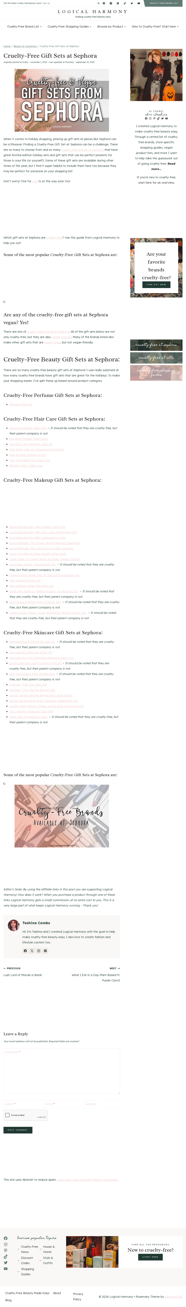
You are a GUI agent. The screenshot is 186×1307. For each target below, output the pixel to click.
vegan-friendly (61, 337)
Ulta (35, 181)
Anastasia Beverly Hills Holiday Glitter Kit (37, 527)
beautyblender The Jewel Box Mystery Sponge (41, 548)
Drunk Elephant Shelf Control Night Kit (35, 663)
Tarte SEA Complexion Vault (28, 717)
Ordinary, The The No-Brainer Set (32, 690)
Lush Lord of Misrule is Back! (22, 972)
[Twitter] (131, 3)
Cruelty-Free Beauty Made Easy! (27, 1293)
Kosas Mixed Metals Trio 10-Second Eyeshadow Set (44, 575)
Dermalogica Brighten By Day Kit (32, 641)
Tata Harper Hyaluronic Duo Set (31, 711)
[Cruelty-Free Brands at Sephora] (61, 816)
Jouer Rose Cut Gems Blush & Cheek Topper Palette (44, 559)
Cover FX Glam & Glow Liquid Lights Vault (37, 554)
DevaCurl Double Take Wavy (28, 439)
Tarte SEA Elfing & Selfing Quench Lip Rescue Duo (43, 591)
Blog (8, 1300)
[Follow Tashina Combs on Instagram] (39, 951)
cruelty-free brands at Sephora (82, 149)
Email (50, 1104)
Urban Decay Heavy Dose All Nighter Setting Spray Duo (47, 613)
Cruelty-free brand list (164, 3)
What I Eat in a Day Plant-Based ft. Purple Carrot (96, 974)
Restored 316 (174, 1296)
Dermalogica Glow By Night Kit (30, 652)
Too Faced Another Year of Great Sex (35, 602)
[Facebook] (104, 3)
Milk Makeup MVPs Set (25, 580)
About (57, 1293)
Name (10, 1104)
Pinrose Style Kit (20, 404)
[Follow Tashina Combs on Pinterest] (45, 951)
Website (91, 1104)
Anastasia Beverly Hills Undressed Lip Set (37, 537)
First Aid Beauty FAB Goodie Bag (32, 674)
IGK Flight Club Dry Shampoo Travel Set (36, 449)
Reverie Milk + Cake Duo (26, 465)
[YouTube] (138, 3)
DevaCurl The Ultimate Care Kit (30, 444)
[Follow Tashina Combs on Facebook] (25, 951)
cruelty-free (54, 237)
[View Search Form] (98, 3)
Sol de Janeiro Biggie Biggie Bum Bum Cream (41, 695)
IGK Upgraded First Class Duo (29, 460)
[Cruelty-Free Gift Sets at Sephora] (61, 100)
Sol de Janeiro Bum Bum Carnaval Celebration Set (43, 700)
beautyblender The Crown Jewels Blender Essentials (44, 543)
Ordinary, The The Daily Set (28, 684)
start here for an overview (156, 182)
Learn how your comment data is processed (87, 1179)
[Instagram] (111, 3)
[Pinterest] (118, 3)
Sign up (46, 3)
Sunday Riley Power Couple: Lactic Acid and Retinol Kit (46, 706)
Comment (12, 1052)
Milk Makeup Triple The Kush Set (31, 586)
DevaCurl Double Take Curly (28, 428)
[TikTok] (124, 3)
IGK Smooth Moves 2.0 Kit (27, 455)
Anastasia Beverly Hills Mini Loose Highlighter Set (43, 532)
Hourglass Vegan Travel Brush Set (32, 564)
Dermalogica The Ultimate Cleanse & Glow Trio (41, 658)
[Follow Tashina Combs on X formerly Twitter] (32, 951)
